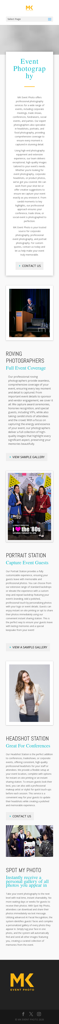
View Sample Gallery (28, 457)
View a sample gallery (29, 647)
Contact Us (31, 266)
